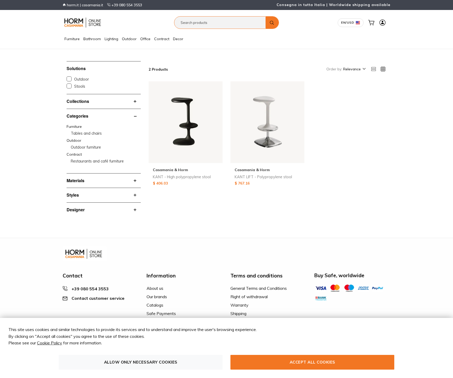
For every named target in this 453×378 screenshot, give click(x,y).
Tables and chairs (86, 133)
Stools (79, 86)
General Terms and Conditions (258, 288)
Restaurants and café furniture (97, 161)
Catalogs (155, 305)
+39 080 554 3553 (126, 5)
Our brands (157, 297)
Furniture (72, 39)
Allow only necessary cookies (140, 362)
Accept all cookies (312, 362)
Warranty (239, 305)
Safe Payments (161, 313)
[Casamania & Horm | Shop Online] (84, 22)
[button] (354, 69)
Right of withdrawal (249, 297)
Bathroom (92, 39)
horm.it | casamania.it (84, 5)
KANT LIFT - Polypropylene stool (263, 177)
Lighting (111, 39)
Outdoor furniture (86, 147)
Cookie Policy (49, 342)
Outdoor (129, 39)
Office (145, 39)
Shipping (238, 313)
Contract (161, 39)
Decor (178, 39)
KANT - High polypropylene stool (182, 177)
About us (155, 288)
